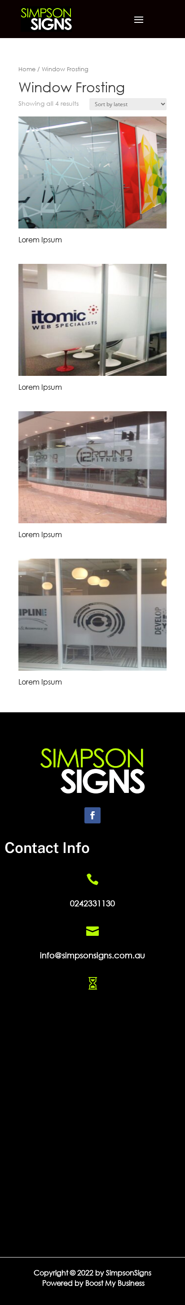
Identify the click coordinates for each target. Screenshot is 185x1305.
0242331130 (92, 903)
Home (26, 69)
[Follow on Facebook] (92, 815)
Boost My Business (115, 1283)
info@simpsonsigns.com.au (92, 955)
